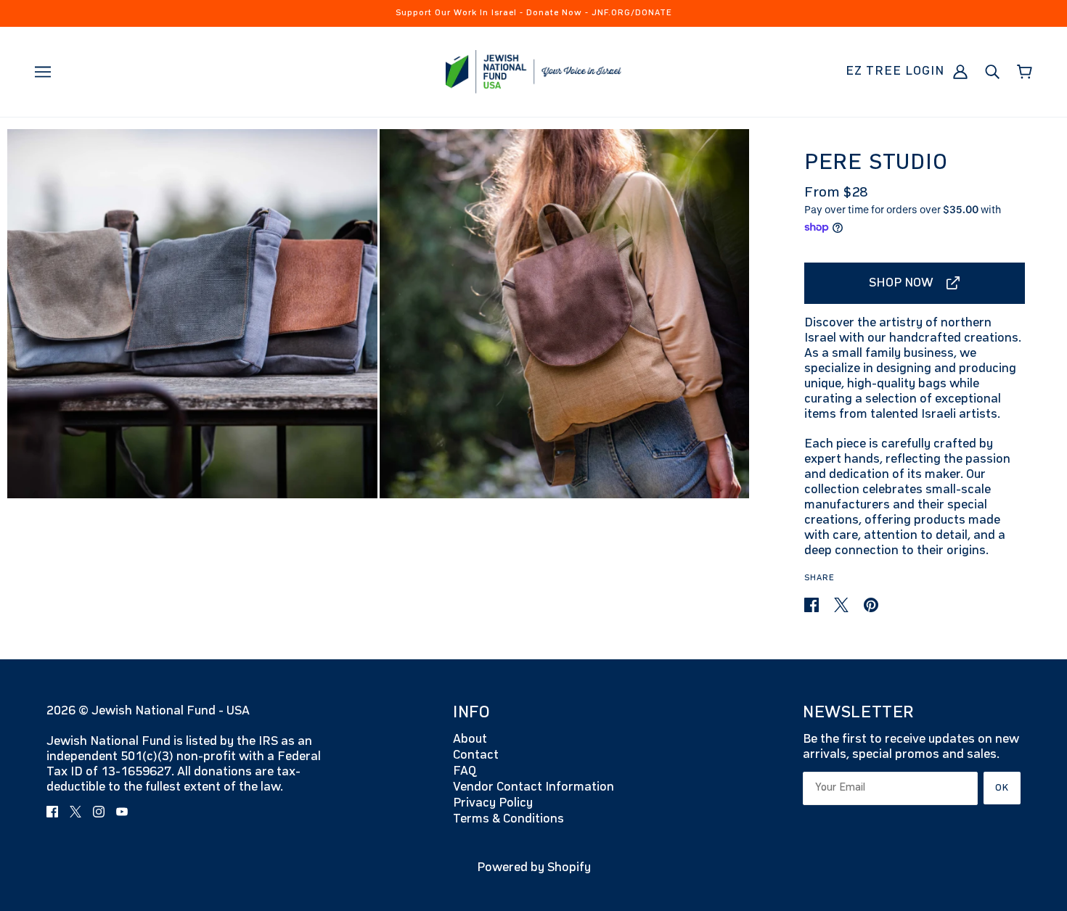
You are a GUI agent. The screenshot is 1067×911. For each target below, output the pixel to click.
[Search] (992, 71)
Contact (476, 755)
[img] (52, 811)
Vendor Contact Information (533, 786)
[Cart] (1024, 72)
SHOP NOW (901, 282)
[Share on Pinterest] (871, 605)
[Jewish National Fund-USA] (534, 71)
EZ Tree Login (895, 71)
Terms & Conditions (508, 818)
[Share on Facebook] (812, 605)
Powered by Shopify (534, 867)
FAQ (464, 771)
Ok (1002, 788)
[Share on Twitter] (842, 605)
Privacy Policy (493, 802)
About (470, 739)
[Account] (960, 71)
